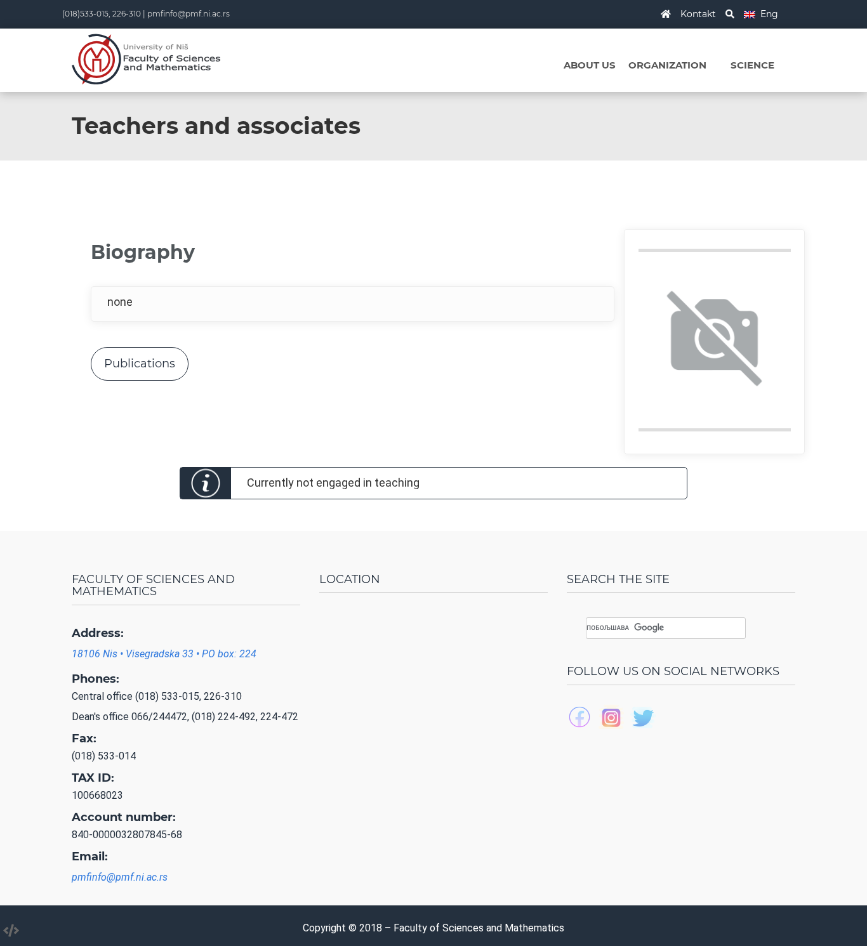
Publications (139, 364)
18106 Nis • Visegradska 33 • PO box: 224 (164, 654)
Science (752, 65)
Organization (667, 65)
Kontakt (698, 14)
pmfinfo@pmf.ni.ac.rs (188, 13)
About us (590, 65)
